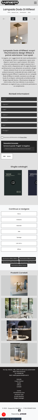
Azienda (19, 379)
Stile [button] (19, 231)
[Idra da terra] (34, 19)
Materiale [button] (19, 225)
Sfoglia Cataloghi (19, 398)
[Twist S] (4, 19)
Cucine (19, 391)
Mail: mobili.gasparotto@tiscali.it (19, 375)
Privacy (2, 419)
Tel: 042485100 (19, 373)
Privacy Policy (23, 137)
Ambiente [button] (19, 219)
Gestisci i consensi (16, 419)
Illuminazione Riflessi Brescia (27, 262)
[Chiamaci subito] (4, 414)
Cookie (7, 419)
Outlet (19, 383)
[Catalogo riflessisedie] (13, 182)
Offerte (19, 385)
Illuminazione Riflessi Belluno (10, 258)
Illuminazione (23, 12)
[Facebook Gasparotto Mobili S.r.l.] (19, 410)
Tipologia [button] (19, 237)
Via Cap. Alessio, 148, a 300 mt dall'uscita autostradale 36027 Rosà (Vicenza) (19, 370)
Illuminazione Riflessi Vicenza (18, 265)
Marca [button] (19, 214)
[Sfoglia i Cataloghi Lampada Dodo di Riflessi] (25, 18)
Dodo (29, 12)
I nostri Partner (19, 381)
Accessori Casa (15, 12)
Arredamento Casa (19, 392)
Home (9, 12)
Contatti (19, 387)
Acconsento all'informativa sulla (15, 137)
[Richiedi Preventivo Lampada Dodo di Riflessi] (13, 18)
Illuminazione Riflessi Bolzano (10, 262)
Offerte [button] (19, 249)
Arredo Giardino (19, 396)
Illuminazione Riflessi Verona (27, 258)
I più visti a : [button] (19, 243)
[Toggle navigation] (35, 3)
